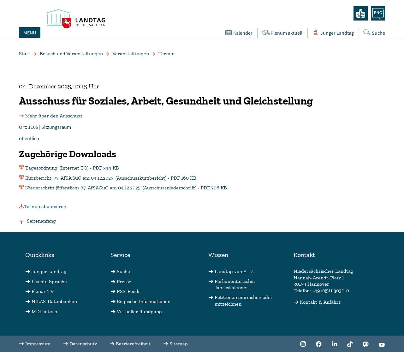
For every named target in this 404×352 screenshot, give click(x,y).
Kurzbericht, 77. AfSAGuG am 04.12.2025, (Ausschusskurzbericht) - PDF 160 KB (110, 178)
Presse (124, 281)
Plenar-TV (43, 291)
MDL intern (44, 311)
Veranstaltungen (130, 54)
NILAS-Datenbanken (54, 301)
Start (24, 54)
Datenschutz (83, 344)
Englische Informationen (143, 301)
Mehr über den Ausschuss (53, 116)
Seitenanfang (41, 221)
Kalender (242, 33)
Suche (378, 33)
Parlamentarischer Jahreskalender (235, 284)
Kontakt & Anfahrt (320, 302)
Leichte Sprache (49, 281)
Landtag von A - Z (234, 271)
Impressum (37, 344)
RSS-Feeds (128, 291)
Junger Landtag (337, 33)
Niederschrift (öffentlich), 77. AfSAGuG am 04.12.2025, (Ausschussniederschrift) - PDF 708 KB (126, 188)
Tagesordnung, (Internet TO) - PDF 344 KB (72, 168)
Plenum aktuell (286, 33)
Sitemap (178, 344)
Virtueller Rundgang (139, 311)
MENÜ (29, 32)
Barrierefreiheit (133, 344)
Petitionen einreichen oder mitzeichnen (244, 300)
